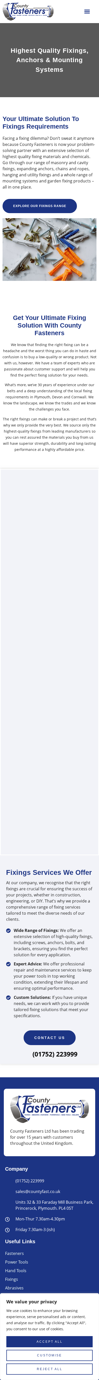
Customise (49, 1355)
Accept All (50, 1341)
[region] (49, 1336)
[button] (87, 11)
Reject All (49, 1369)
